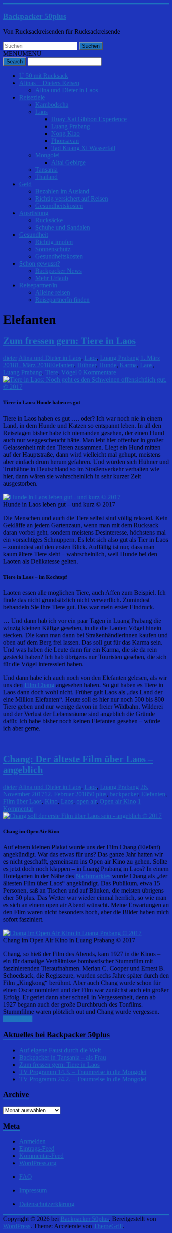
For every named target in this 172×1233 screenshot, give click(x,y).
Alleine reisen (52, 292)
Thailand (46, 176)
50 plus (97, 794)
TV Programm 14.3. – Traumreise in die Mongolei (82, 1071)
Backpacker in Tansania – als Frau (62, 1057)
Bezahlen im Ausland (62, 191)
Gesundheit (33, 234)
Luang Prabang (70, 126)
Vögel (69, 372)
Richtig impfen (54, 241)
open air (86, 801)
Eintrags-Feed (36, 1148)
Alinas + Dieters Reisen (49, 82)
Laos (41, 111)
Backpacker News (58, 270)
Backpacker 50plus (34, 16)
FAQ (25, 1176)
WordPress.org (37, 1163)
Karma (128, 365)
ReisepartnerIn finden (62, 299)
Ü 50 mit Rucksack (43, 75)
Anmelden (32, 1141)
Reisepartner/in (38, 285)
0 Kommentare (97, 372)
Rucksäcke (49, 220)
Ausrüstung (33, 213)
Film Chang (39, 685)
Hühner (86, 365)
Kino (51, 801)
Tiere (51, 372)
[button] (22, 53)
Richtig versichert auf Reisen (71, 198)
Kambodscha (51, 104)
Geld (25, 184)
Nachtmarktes (93, 876)
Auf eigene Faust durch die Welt (60, 1050)
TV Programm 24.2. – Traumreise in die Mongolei (82, 1079)
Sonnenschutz (52, 249)
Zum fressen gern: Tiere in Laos (69, 341)
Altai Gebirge (68, 162)
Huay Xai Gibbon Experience (89, 119)
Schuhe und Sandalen (62, 227)
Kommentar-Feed (41, 1155)
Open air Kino (118, 801)
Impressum (33, 1190)
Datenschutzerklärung (46, 1203)
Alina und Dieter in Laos (66, 90)
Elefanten (62, 365)
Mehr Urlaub (51, 278)
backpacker (124, 794)
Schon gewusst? (39, 263)
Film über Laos (22, 801)
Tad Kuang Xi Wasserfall (83, 147)
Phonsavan (65, 140)
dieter (10, 357)
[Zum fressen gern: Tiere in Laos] (86, 386)
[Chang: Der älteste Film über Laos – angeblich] (82, 815)
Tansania (46, 169)
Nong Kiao (65, 133)
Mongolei (47, 155)
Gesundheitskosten (59, 205)
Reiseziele (32, 97)
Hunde (107, 365)
